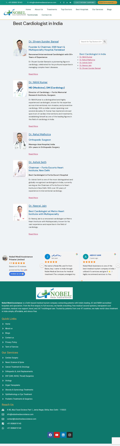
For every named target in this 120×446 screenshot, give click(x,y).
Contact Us (47, 15)
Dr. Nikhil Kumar (38, 82)
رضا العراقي (56, 255)
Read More (33, 74)
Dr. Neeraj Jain (38, 205)
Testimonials (32, 15)
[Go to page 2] (81, 280)
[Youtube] (57, 435)
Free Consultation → (107, 2)
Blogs (109, 9)
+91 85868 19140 (15, 2)
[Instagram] (63, 2)
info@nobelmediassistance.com (42, 2)
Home (28, 9)
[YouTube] (70, 2)
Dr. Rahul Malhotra (40, 134)
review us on (16, 273)
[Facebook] (60, 2)
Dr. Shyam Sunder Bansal (44, 41)
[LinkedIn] (67, 2)
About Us (39, 9)
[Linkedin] (63, 435)
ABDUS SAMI (95, 255)
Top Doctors (66, 9)
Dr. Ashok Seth (37, 162)
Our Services (97, 9)
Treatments (52, 9)
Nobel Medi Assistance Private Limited (21, 258)
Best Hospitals (82, 9)
